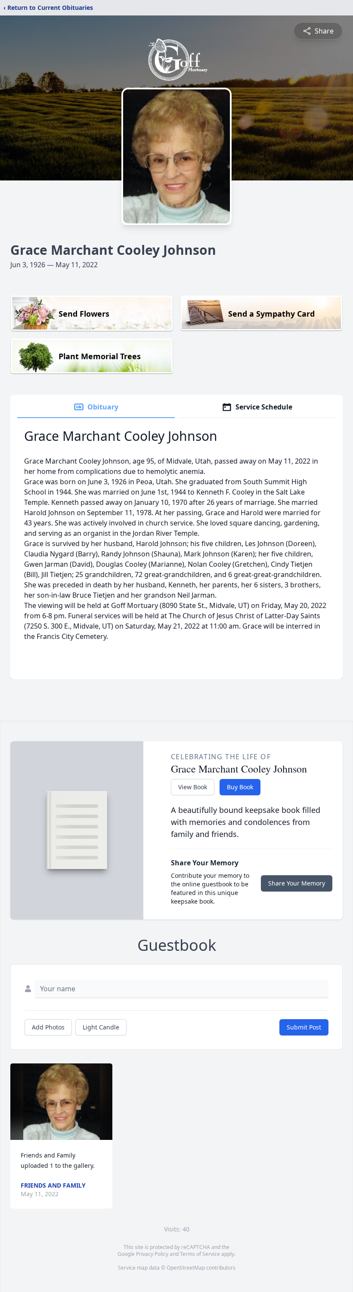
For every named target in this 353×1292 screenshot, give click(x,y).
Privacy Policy (152, 1254)
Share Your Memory (296, 883)
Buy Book (240, 787)
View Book (192, 787)
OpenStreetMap (186, 1267)
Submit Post (304, 1027)
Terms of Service (200, 1254)
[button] (61, 1101)
